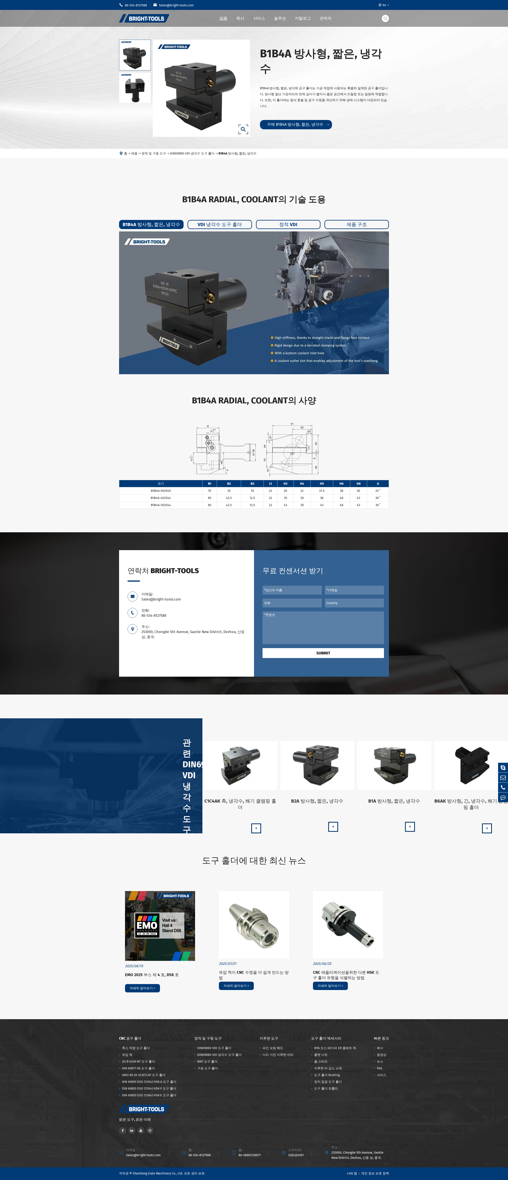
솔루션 (280, 18)
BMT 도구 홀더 (207, 1061)
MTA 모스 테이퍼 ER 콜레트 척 (335, 1048)
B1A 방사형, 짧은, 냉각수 (394, 801)
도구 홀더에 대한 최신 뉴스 (254, 860)
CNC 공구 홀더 (130, 1038)
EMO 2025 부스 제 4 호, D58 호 (152, 974)
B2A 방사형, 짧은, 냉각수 (317, 801)
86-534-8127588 (133, 5)
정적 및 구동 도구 (153, 153)
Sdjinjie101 (296, 1155)
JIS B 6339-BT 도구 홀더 (138, 1061)
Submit (323, 653)
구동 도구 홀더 (207, 1068)
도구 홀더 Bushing (327, 1075)
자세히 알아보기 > (142, 988)
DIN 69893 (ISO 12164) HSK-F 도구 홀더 (149, 1088)
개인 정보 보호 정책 (375, 1173)
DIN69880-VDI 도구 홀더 (214, 1048)
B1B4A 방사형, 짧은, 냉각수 (237, 153)
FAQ (379, 1068)
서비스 (259, 18)
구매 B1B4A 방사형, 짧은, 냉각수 (298, 124)
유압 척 (127, 1055)
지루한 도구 (269, 1038)
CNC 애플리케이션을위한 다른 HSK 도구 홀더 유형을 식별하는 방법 (346, 975)
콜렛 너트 (321, 1055)
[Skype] (503, 767)
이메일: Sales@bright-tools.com (161, 597)
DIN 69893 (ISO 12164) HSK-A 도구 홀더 (149, 1082)
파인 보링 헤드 (273, 1048)
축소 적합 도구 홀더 (136, 1048)
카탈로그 (303, 18)
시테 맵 (352, 1173)
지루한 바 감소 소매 (328, 1068)
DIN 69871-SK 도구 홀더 (138, 1068)
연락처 (326, 18)
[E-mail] (503, 777)
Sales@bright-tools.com (173, 5)
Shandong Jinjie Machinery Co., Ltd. (158, 1173)
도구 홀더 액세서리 (326, 1038)
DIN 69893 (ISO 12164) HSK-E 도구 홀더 (149, 1095)
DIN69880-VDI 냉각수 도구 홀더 (192, 153)
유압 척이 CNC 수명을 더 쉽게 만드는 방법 (254, 975)
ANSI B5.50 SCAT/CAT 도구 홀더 (143, 1075)
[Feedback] (503, 797)
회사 (240, 18)
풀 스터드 (321, 1061)
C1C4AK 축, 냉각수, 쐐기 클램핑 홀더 (240, 804)
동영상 (381, 1055)
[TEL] (503, 787)
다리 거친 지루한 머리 (278, 1055)
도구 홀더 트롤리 (326, 1088)
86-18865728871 (250, 1155)
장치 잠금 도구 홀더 (328, 1082)
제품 (223, 18)
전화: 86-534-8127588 (153, 613)
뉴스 (380, 1061)
